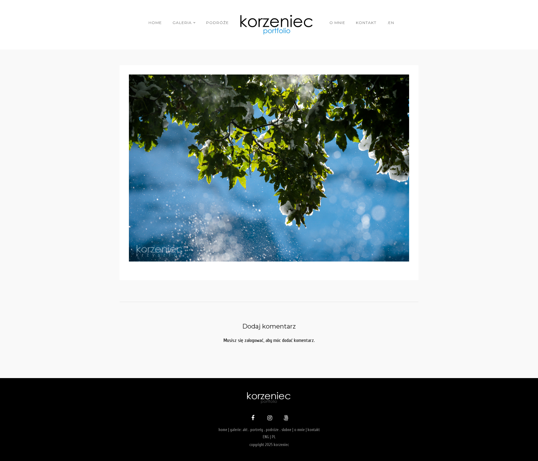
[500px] (285, 418)
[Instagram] (269, 418)
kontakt (366, 22)
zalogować (253, 340)
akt (245, 429)
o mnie (337, 22)
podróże (217, 22)
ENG (266, 437)
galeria (182, 22)
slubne (286, 429)
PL (274, 437)
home (155, 22)
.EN (390, 22)
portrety (256, 429)
